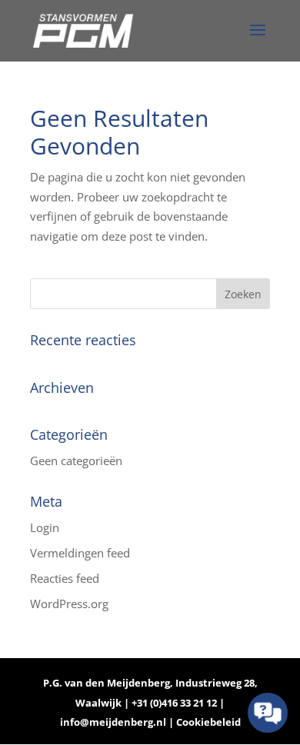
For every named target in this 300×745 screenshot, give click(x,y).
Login (44, 527)
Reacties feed (64, 578)
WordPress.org (69, 603)
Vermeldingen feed (80, 552)
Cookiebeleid (208, 722)
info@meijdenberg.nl (114, 722)
